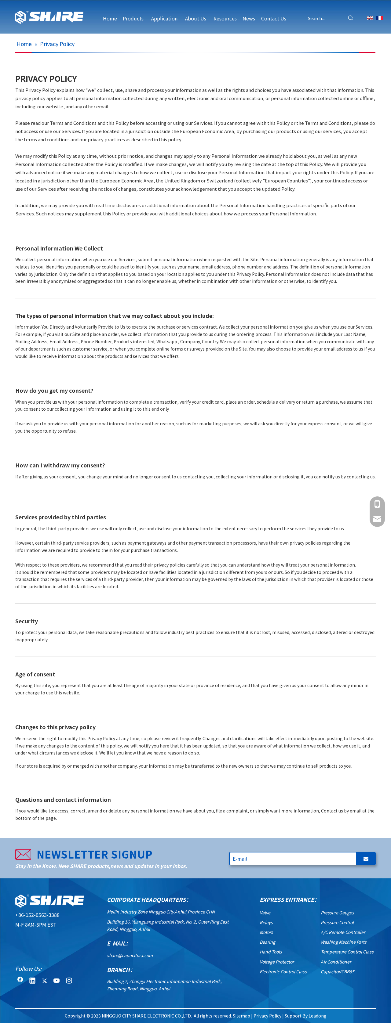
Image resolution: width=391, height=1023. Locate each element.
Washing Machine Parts (344, 942)
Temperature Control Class (347, 952)
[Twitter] (44, 981)
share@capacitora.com (130, 955)
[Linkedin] (32, 981)
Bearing (267, 942)
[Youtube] (57, 981)
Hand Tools (271, 952)
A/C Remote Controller (343, 932)
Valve (265, 913)
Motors (266, 932)
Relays (266, 922)
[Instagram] (69, 981)
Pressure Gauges (337, 913)
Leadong (318, 1016)
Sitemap (241, 1016)
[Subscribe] (366, 858)
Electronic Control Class (283, 971)
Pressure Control (337, 922)
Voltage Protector (277, 962)
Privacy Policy (267, 1016)
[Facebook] (20, 981)
